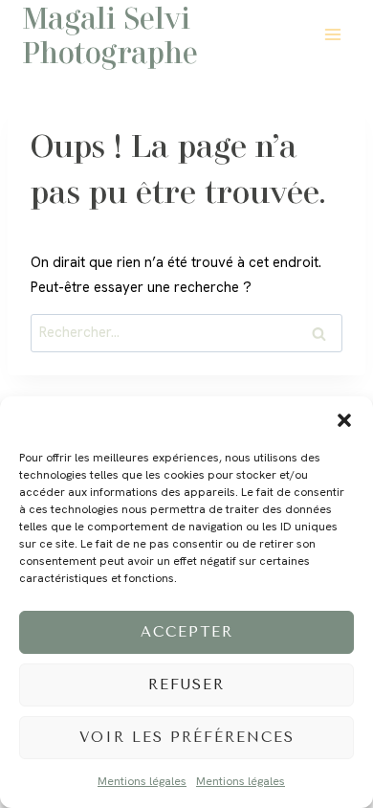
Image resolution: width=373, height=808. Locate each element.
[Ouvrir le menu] (332, 34)
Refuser (186, 684)
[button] (344, 420)
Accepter (187, 631)
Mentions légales (142, 781)
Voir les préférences (187, 737)
